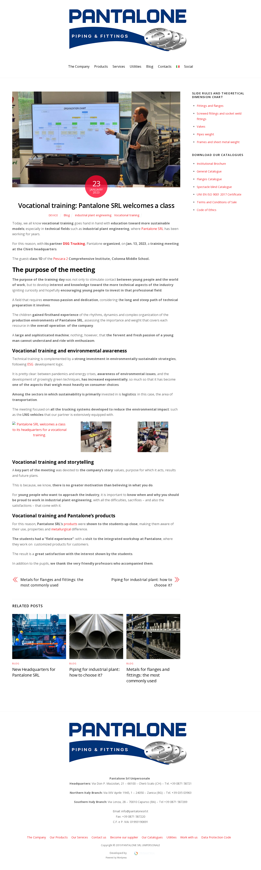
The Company (79, 66)
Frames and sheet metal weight (218, 142)
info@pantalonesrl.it (134, 811)
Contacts (164, 66)
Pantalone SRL (152, 228)
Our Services (79, 837)
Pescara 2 (60, 258)
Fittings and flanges (210, 106)
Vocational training (126, 215)
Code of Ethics (206, 210)
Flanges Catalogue (209, 179)
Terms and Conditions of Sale (217, 202)
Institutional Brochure (211, 164)
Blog (149, 66)
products (71, 524)
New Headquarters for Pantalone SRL (33, 672)
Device (53, 215)
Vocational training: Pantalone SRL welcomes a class (96, 205)
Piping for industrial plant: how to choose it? (141, 582)
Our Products (59, 837)
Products (101, 66)
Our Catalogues (152, 837)
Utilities (135, 66)
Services (119, 66)
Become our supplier (124, 837)
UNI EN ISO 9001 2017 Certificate (219, 194)
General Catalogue (209, 171)
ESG (30, 364)
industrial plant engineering (93, 215)
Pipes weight (205, 134)
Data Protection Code (216, 837)
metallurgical (60, 529)
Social (188, 66)
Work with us (189, 837)
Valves (201, 126)
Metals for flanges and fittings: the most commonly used (51, 582)
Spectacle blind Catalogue (214, 187)
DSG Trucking (73, 243)
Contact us (99, 837)
